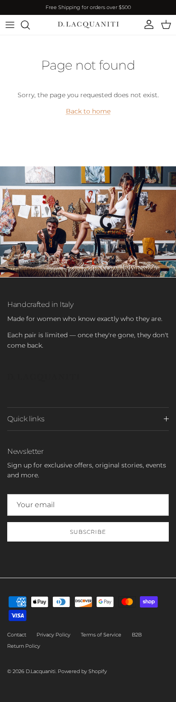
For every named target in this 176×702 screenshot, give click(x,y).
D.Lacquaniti (41, 671)
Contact (16, 634)
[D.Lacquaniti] (88, 25)
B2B (137, 634)
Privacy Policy (53, 634)
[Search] (30, 25)
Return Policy (23, 646)
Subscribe (88, 531)
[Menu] (10, 25)
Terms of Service (101, 634)
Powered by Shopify (82, 671)
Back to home (88, 111)
